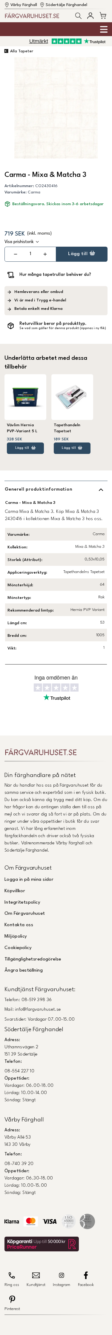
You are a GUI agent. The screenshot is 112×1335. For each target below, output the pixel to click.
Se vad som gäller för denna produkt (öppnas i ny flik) (62, 328)
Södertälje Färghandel (66, 5)
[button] (78, 16)
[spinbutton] (30, 254)
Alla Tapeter (21, 51)
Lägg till (78, 253)
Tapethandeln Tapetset (67, 428)
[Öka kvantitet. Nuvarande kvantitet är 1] (45, 254)
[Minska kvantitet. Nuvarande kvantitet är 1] (15, 254)
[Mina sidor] (90, 15)
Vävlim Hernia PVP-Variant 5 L (22, 428)
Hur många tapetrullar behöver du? (55, 275)
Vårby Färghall (23, 5)
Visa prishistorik (19, 242)
